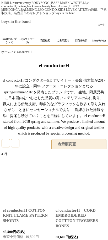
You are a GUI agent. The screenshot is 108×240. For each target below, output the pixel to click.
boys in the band (20, 21)
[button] (45, 37)
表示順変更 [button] (67, 150)
